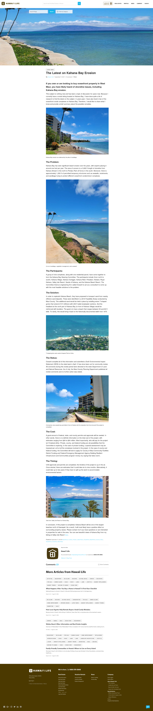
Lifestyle (89, 581)
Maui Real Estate (61, 683)
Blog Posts (69, 558)
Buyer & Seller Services (113, 687)
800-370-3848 (75, 669)
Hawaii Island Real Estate (63, 684)
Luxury (49, 641)
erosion (98, 539)
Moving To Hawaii (63, 585)
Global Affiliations (112, 697)
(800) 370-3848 (98, 554)
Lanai (77, 581)
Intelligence (98, 635)
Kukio (72, 581)
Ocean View (74, 585)
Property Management (79, 681)
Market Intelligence (100, 581)
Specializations (111, 691)
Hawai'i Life (50, 77)
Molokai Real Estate (62, 688)
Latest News (50, 69)
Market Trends (51, 585)
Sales (57, 606)
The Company (111, 683)
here (66, 535)
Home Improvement (52, 602)
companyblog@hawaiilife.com (78, 554)
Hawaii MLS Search (62, 677)
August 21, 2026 (55, 594)
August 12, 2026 (54, 629)
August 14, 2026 (55, 615)
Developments (61, 690)
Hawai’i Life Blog (94, 677)
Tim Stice (48, 629)
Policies (45, 683)
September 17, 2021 (59, 77)
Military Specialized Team (114, 693)
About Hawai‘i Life (112, 681)
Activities (49, 578)
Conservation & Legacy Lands (115, 695)
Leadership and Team (113, 685)
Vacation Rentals (78, 677)
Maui (101, 539)
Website (63, 558)
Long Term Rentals (62, 694)
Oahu (61, 644)
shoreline (54, 541)
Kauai (66, 581)
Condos (70, 539)
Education (99, 578)
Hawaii (74, 539)
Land (83, 581)
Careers (109, 698)
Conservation (76, 599)
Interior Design (65, 602)
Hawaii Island (58, 581)
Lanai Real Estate (61, 686)
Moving (95, 641)
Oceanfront (86, 539)
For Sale (49, 581)
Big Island (67, 578)
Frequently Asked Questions (113, 700)
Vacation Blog (94, 679)
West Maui (60, 541)
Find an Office (32, 677)
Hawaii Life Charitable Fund (114, 689)
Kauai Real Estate (61, 679)
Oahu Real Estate (61, 681)
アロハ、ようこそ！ (62, 692)
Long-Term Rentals (78, 679)
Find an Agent (110, 677)
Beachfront (65, 539)
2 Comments (69, 77)
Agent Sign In (31, 680)
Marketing (50, 606)
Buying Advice (83, 578)
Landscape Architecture (87, 638)
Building (74, 578)
